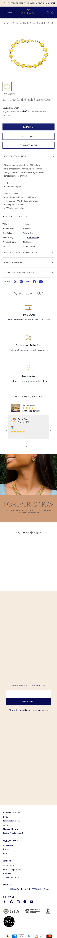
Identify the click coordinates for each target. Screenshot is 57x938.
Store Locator (8, 865)
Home (5, 23)
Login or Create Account (13, 833)
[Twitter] (15, 281)
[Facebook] (34, 281)
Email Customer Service (12, 821)
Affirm (5, 825)
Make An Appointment (12, 869)
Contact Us (7, 873)
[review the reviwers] (12, 427)
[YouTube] (41, 281)
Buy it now (28, 136)
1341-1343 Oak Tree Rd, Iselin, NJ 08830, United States (26, 889)
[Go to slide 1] (26, 446)
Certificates (33, 237)
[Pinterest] (21, 281)
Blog (5, 853)
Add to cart (28, 127)
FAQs (5, 817)
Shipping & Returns (11, 829)
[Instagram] (28, 281)
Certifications (8, 845)
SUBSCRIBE (28, 701)
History (6, 849)
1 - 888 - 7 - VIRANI (11, 877)
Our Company (10, 841)
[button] (5, 12)
